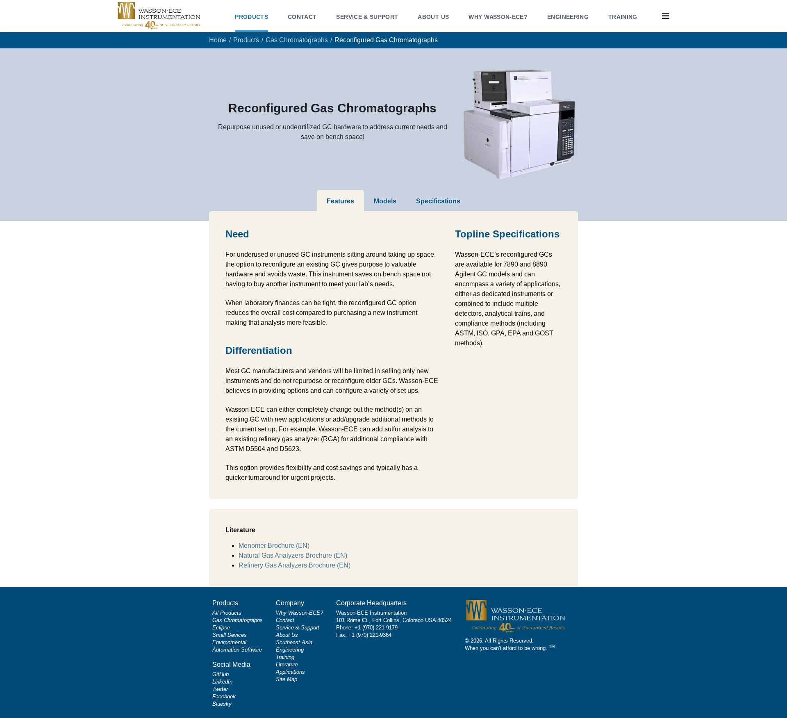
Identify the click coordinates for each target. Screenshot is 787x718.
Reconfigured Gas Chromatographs (386, 39)
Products (246, 39)
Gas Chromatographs (297, 39)
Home (218, 39)
